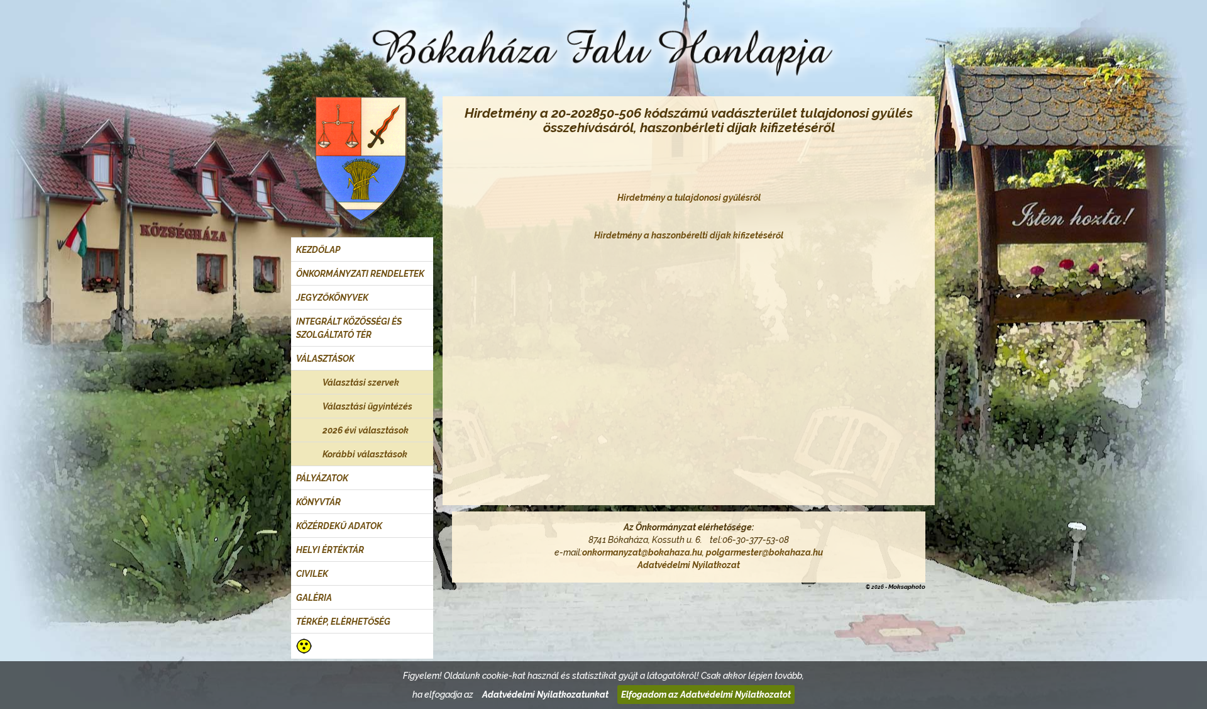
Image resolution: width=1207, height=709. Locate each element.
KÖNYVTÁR (318, 502)
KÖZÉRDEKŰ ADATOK (339, 526)
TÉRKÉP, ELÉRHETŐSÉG (343, 622)
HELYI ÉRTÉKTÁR (330, 550)
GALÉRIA (314, 598)
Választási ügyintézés (367, 406)
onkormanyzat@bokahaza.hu (642, 552)
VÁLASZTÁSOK (325, 359)
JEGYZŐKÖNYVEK (332, 298)
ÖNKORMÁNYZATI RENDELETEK (360, 274)
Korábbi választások (364, 454)
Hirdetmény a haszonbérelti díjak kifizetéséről (688, 235)
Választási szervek (360, 382)
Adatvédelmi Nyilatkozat (688, 565)
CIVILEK (312, 574)
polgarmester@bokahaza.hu (764, 552)
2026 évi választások (365, 430)
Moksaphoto (906, 586)
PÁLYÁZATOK (322, 478)
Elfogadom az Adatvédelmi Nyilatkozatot (706, 694)
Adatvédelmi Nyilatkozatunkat (545, 694)
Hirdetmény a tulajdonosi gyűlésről (689, 198)
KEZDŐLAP (318, 250)
